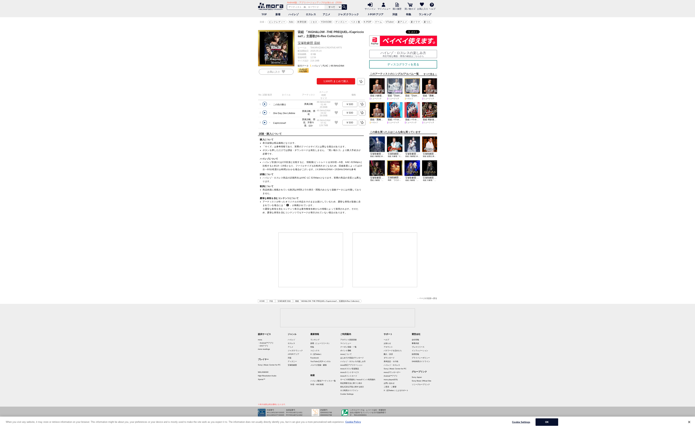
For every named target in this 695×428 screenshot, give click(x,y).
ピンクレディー (277, 22)
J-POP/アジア (376, 14)
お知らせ (387, 343)
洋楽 (394, 14)
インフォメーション (420, 351)
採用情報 (415, 354)
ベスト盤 (355, 22)
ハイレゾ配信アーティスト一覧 (323, 381)
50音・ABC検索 (317, 384)
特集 (408, 14)
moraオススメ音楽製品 (349, 369)
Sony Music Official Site (421, 381)
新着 (278, 14)
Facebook (314, 358)
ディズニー (341, 22)
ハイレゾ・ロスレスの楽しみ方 (353, 361)
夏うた (427, 22)
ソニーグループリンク (421, 384)
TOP (264, 14)
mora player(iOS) (391, 380)
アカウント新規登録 (348, 340)
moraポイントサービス (349, 372)
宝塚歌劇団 (292, 365)
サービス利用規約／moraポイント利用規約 (357, 380)
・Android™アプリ (265, 343)
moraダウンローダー (392, 372)
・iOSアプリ (263, 346)
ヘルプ (432, 9)
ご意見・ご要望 (390, 387)
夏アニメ (402, 22)
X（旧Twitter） (316, 354)
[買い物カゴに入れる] (361, 81)
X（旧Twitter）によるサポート (396, 390)
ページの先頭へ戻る (428, 298)
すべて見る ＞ (430, 74)
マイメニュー (384, 9)
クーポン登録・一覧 (348, 347)
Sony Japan (417, 377)
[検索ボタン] (344, 7)
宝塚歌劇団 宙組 (309, 43)
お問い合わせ (389, 383)
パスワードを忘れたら (393, 351)
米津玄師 (302, 22)
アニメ (326, 14)
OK (547, 422)
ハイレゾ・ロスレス (392, 365)
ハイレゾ (293, 14)
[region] (347, 422)
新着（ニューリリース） (320, 343)
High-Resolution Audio (267, 376)
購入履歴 (397, 9)
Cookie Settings (346, 394)
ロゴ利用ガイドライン (349, 390)
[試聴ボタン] (264, 104)
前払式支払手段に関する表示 (352, 387)
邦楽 (271, 301)
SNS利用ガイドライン (421, 361)
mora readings (264, 349)
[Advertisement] (310, 259)
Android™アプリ (390, 376)
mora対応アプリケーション (351, 365)
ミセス (313, 22)
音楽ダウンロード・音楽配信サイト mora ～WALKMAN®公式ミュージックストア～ (271, 6)
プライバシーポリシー (421, 358)
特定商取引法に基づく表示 (351, 383)
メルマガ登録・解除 (318, 365)
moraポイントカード (348, 376)
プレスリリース (418, 347)
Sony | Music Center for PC (269, 365)
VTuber (390, 22)
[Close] (689, 422)
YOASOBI (326, 22)
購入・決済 (388, 354)
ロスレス (311, 14)
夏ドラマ (415, 22)
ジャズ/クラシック (348, 14)
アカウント (388, 347)
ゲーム (378, 22)
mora (260, 340)
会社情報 (415, 340)
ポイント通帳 (345, 351)
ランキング (425, 14)
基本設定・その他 (391, 361)
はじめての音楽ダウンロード (352, 358)
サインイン (370, 9)
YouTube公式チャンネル (320, 361)
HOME (262, 301)
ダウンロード (389, 358)
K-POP (367, 22)
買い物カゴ (410, 9)
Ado (291, 22)
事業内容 (415, 343)
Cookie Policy (353, 422)
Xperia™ (261, 379)
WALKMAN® (263, 372)
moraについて (346, 354)
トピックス (314, 351)
